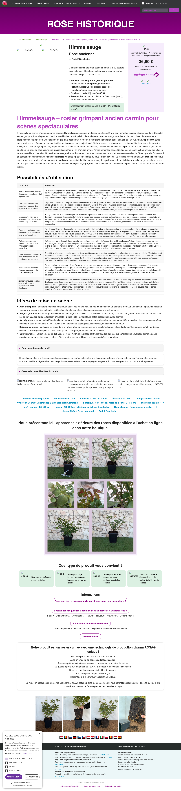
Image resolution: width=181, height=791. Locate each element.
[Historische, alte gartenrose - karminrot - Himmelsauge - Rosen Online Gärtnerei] (74, 737)
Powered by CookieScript (22, 785)
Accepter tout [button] (14, 777)
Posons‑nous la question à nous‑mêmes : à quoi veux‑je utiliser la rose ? (90, 610)
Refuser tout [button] (31, 777)
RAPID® (58, 769)
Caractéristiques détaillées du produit (40, 371)
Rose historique (41, 39)
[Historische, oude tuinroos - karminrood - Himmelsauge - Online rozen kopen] (115, 737)
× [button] (39, 734)
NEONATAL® (59, 776)
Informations (100, 3)
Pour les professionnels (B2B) (123, 3)
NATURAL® (59, 764)
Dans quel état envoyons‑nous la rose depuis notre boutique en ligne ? (90, 601)
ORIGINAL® (104, 755)
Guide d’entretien (90, 636)
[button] (22, 782)
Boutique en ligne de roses (22, 3)
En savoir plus (27, 753)
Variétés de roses (42, 3)
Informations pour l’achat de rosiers (90, 623)
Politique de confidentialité (69, 786)
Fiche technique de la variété (35, 348)
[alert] (22, 759)
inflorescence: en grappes (36, 398)
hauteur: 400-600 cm (64, 398)
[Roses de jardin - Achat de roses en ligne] (174, 10)
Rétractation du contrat (113, 786)
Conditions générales (92, 786)
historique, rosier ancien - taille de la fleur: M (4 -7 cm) (109, 402)
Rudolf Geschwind (108, 411)
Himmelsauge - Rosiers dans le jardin (133, 406)
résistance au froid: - (122, 398)
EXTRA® (108, 757)
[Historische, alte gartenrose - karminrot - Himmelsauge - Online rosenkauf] (88, 737)
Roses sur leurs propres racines (65, 3)
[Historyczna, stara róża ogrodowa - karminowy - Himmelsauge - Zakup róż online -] (106, 737)
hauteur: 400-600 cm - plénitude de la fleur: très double (82, 406)
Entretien (87, 3)
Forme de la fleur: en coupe (93, 398)
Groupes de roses (24, 39)
